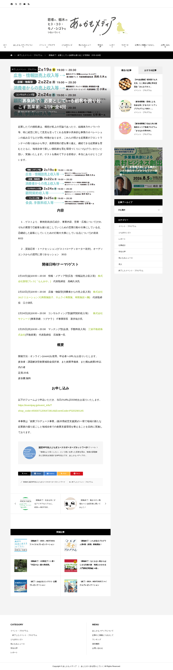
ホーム (5, 46)
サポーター (125, 46)
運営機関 (95, 644)
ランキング (96, 639)
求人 (120, 264)
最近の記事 (126, 70)
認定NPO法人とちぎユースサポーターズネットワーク (46, 482)
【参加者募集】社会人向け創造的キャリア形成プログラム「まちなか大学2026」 (145, 127)
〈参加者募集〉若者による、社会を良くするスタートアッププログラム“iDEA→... (145, 105)
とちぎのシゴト (67, 46)
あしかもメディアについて (23, 46)
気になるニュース (85, 46)
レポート (112, 46)
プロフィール (90, 447)
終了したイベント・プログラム (24, 69)
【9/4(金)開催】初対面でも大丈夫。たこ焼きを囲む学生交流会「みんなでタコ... (145, 83)
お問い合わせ (165, 46)
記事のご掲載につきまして (145, 46)
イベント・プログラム (47, 46)
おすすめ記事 (150, 70)
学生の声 (100, 46)
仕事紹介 (122, 245)
